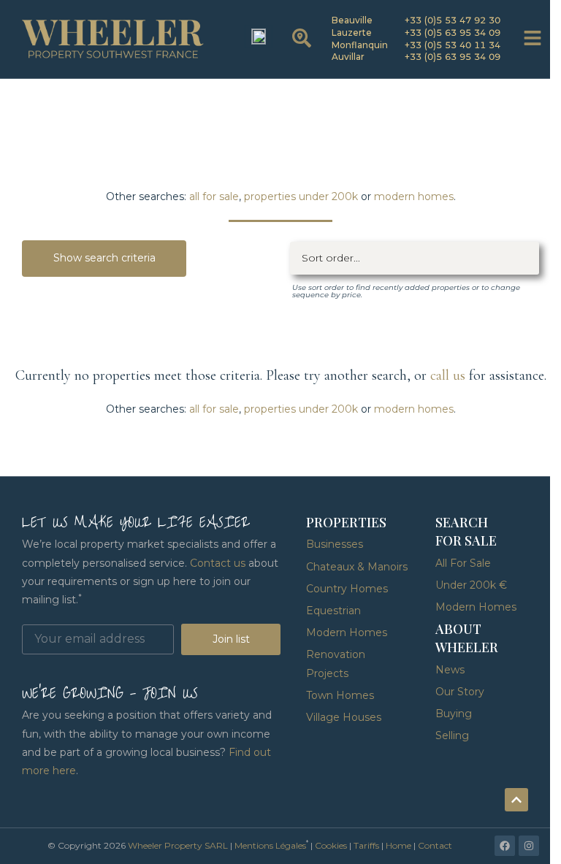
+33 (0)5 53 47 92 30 (452, 20)
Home (398, 845)
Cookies (331, 845)
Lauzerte (352, 32)
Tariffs (366, 845)
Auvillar (348, 56)
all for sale (214, 196)
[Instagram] (529, 846)
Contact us (217, 563)
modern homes (414, 196)
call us (447, 375)
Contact (435, 845)
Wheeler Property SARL (178, 845)
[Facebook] (505, 846)
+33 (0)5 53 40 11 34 (452, 44)
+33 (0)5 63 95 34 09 (452, 32)
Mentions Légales (270, 845)
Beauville (352, 20)
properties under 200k (301, 196)
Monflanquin (360, 44)
